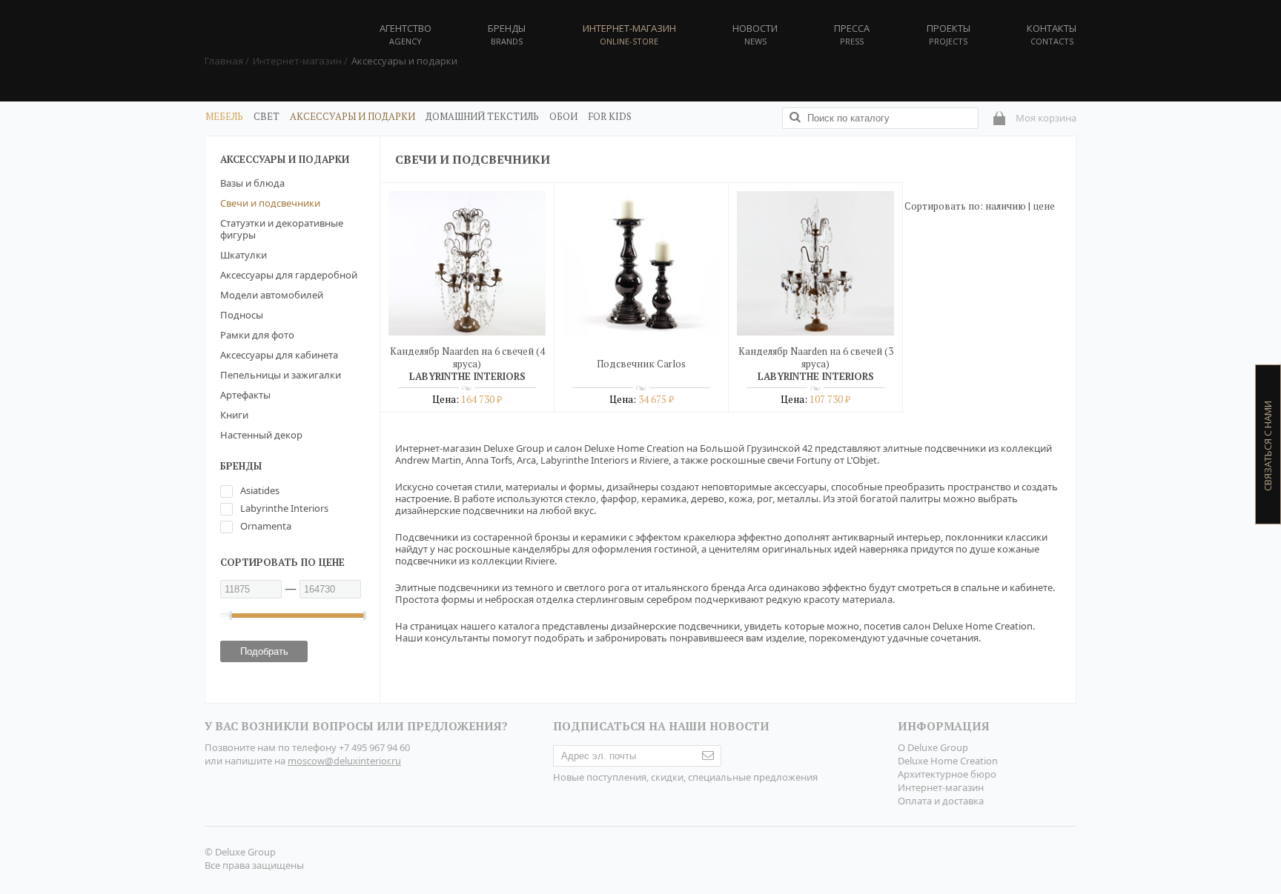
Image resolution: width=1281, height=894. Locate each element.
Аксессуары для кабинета (279, 355)
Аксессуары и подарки (352, 116)
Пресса (852, 34)
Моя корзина (1046, 117)
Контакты (1051, 34)
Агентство (405, 34)
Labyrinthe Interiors (284, 508)
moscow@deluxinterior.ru (344, 760)
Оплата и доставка (941, 800)
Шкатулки (243, 255)
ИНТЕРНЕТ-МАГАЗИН (629, 34)
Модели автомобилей (271, 295)
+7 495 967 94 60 (374, 747)
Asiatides (259, 490)
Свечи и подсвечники (270, 203)
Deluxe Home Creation (948, 760)
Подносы (241, 315)
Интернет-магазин (941, 787)
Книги (234, 415)
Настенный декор (261, 435)
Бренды (507, 34)
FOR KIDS (610, 116)
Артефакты (245, 395)
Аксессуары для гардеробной (288, 275)
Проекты (948, 34)
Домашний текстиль (482, 116)
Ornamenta (265, 526)
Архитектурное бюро (947, 774)
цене (1044, 206)
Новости (755, 34)
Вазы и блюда (252, 183)
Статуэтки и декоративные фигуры (281, 229)
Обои (563, 116)
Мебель (224, 116)
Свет (266, 116)
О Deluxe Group (933, 747)
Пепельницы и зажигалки (280, 375)
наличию (1005, 206)
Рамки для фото (257, 335)
